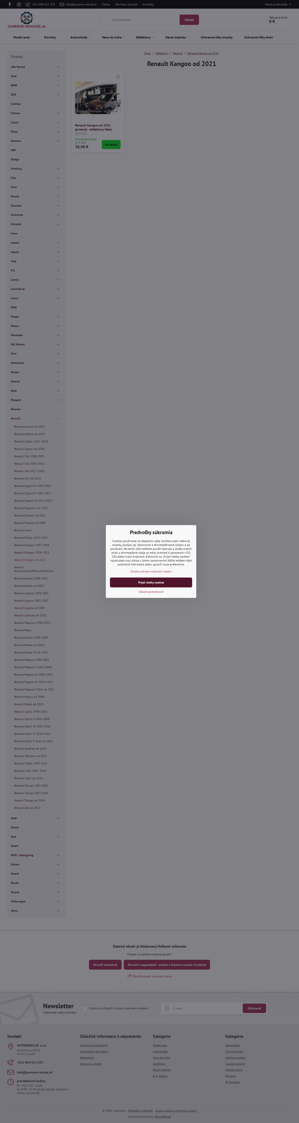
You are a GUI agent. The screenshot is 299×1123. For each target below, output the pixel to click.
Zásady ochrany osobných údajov (151, 571)
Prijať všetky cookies (151, 582)
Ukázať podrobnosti (151, 592)
